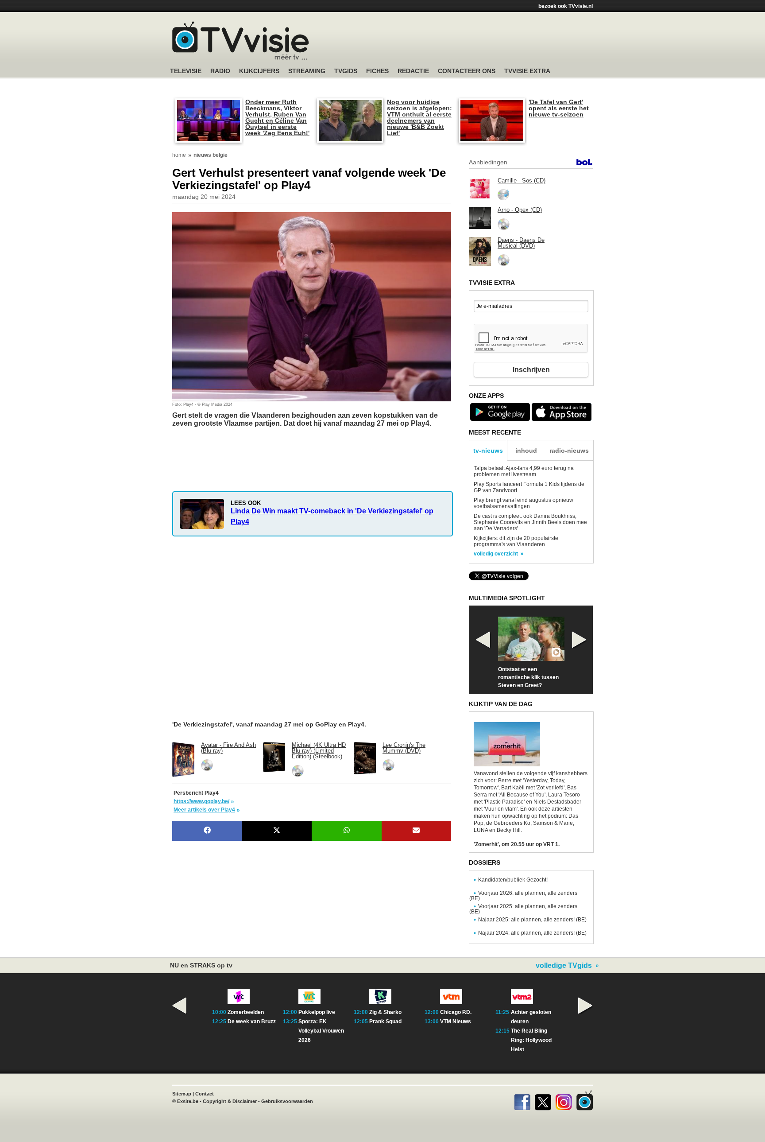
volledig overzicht (496, 554)
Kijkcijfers (259, 71)
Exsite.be (187, 1101)
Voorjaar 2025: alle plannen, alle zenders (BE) (523, 909)
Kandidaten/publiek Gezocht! (513, 880)
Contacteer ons (466, 71)
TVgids (345, 71)
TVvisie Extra (527, 71)
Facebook (522, 1100)
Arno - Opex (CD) (520, 209)
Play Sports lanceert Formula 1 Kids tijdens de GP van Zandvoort (529, 487)
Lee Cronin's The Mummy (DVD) (403, 748)
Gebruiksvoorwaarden (287, 1101)
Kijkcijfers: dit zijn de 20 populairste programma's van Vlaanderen (516, 541)
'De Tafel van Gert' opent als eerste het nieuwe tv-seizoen (559, 108)
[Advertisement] (243, 447)
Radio (220, 71)
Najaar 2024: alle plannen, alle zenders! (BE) (532, 933)
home (179, 155)
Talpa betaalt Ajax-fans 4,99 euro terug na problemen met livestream (524, 471)
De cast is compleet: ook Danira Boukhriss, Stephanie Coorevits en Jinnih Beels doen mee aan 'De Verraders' (530, 522)
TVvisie (584, 1100)
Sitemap (181, 1093)
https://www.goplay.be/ (201, 801)
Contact (204, 1093)
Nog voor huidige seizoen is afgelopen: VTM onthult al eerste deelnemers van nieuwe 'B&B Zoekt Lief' (419, 117)
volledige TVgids (564, 965)
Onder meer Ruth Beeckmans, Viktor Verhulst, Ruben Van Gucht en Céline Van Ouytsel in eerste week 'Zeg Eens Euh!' (277, 117)
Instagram (564, 1100)
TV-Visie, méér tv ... (240, 40)
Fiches (377, 71)
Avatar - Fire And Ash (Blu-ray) (228, 748)
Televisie (185, 71)
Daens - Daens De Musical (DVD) (521, 243)
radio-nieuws (569, 450)
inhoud (526, 450)
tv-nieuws (488, 450)
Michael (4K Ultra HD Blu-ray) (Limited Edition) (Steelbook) (319, 751)
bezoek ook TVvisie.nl (565, 6)
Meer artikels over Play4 (204, 810)
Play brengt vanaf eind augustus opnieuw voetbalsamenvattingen (523, 503)
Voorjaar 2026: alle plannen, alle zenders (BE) (523, 895)
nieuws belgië (210, 155)
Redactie (413, 71)
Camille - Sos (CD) (521, 180)
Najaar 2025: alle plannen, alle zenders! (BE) (532, 920)
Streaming (306, 71)
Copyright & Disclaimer (230, 1101)
